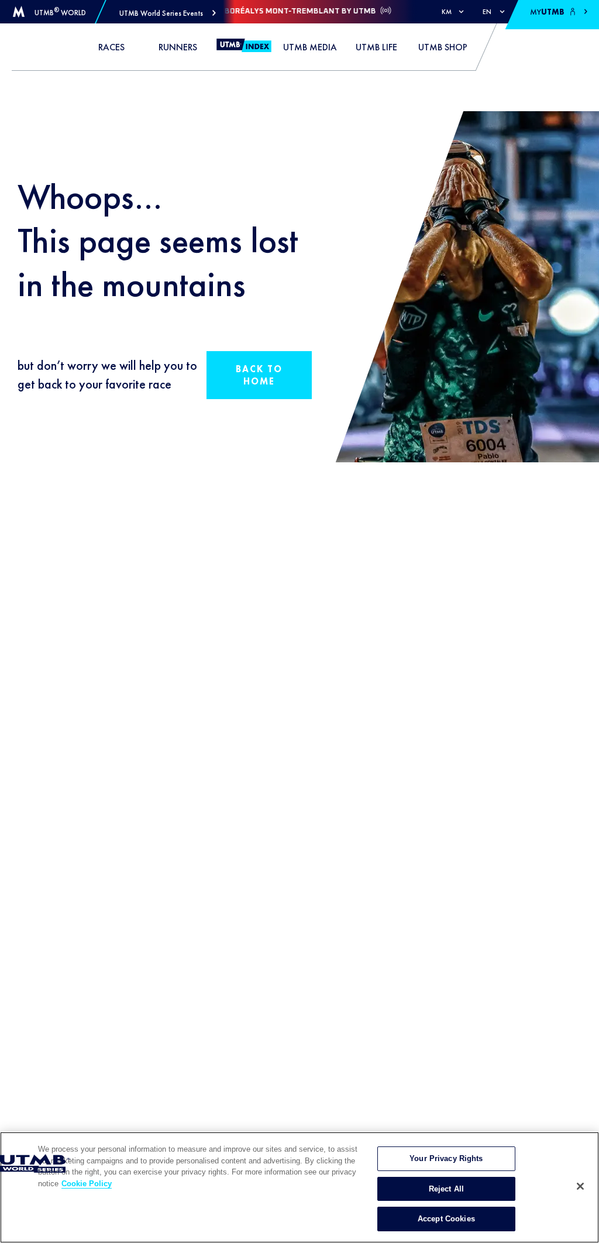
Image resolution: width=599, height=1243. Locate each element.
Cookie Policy (86, 1183)
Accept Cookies (446, 1218)
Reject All (446, 1188)
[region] (299, 1187)
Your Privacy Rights (446, 1158)
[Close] (580, 1186)
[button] (167, 13)
